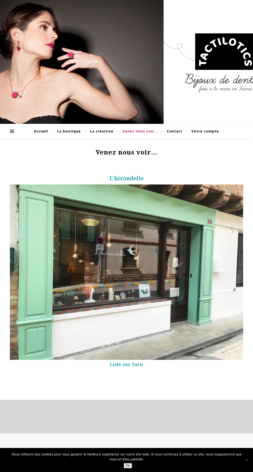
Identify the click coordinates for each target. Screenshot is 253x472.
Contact (174, 131)
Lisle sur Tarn (126, 364)
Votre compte (205, 131)
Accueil (41, 131)
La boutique (69, 131)
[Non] (246, 460)
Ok (128, 466)
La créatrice (101, 131)
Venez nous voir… (140, 131)
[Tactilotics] (126, 62)
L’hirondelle (126, 178)
